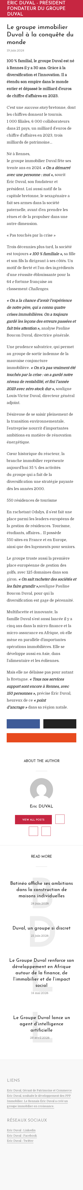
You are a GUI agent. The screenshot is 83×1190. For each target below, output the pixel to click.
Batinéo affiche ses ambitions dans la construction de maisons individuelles (41, 889)
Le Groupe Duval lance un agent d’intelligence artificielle (41, 1024)
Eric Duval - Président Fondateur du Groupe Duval (36, 9)
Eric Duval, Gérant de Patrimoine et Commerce (39, 1090)
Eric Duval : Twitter (20, 1140)
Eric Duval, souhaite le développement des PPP (39, 1095)
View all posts (33, 820)
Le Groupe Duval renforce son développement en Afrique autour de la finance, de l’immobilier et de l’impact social (41, 973)
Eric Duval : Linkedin (21, 1130)
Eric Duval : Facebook (22, 1135)
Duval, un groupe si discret (41, 928)
